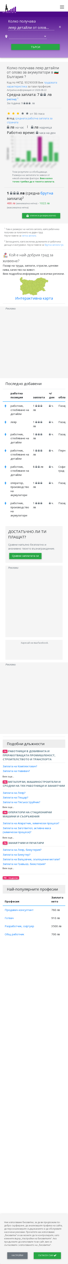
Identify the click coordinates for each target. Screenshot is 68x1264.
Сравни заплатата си (25, 555)
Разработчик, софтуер (19, 926)
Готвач (9, 918)
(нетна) (12, 99)
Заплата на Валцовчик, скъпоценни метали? (31, 859)
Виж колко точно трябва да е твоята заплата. (33, 180)
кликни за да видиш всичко (42, 215)
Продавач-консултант (19, 910)
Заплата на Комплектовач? (20, 766)
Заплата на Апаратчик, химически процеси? (31, 823)
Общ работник (14, 934)
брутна (46, 193)
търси (35, 47)
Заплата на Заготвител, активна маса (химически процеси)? (27, 830)
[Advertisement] (34, 344)
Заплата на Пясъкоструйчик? (21, 802)
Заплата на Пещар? (15, 797)
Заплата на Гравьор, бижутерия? (24, 864)
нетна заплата (29, 235)
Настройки (17, 1255)
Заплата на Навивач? (16, 771)
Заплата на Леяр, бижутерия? (22, 849)
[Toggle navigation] (62, 7)
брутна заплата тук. (54, 244)
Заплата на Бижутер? (16, 854)
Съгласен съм (45, 1255)
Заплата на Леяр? (14, 792)
